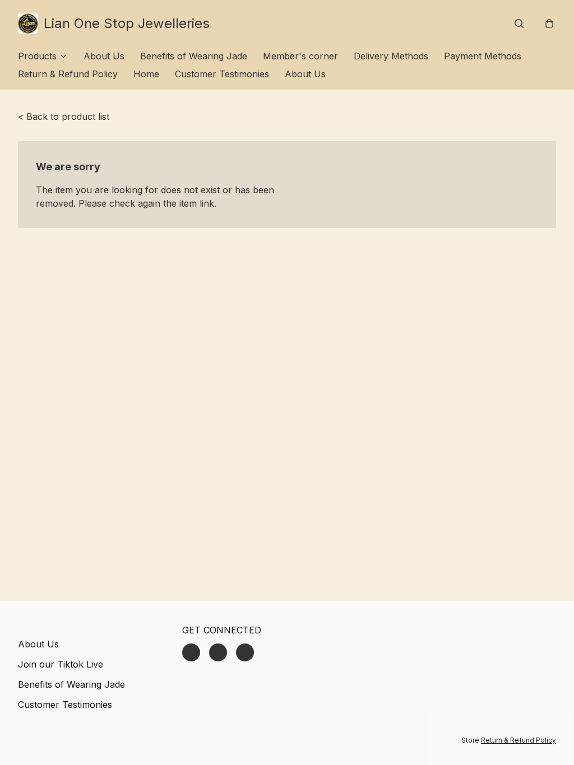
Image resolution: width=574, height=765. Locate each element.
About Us (104, 56)
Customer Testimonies (222, 74)
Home (146, 74)
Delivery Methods (391, 56)
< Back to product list (63, 116)
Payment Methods (482, 56)
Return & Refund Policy (68, 74)
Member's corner (300, 56)
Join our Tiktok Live (60, 664)
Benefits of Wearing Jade (193, 56)
